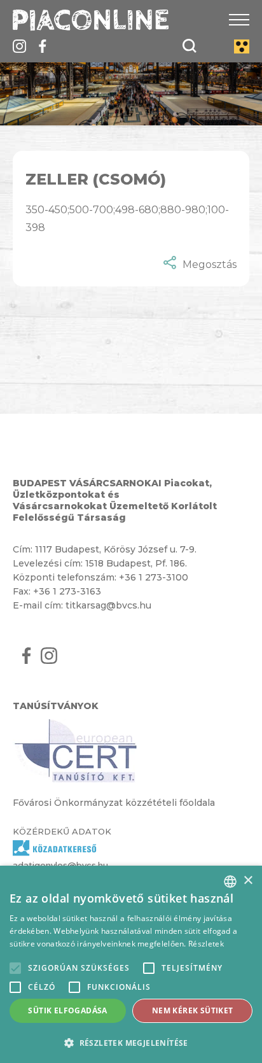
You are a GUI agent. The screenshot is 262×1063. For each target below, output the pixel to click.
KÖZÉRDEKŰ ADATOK (62, 831)
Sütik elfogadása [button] (67, 1010)
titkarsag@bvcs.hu (108, 605)
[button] (131, 1042)
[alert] (131, 964)
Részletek (206, 943)
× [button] (247, 880)
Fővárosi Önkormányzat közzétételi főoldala (114, 802)
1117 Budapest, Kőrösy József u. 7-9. (116, 549)
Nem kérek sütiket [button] (192, 1010)
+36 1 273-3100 (153, 577)
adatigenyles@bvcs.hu (60, 865)
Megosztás (210, 264)
